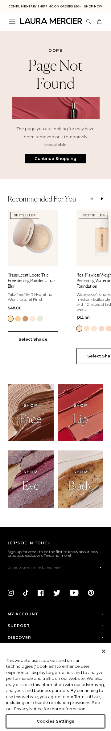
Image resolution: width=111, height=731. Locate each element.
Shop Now (93, 6)
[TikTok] (25, 593)
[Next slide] (102, 199)
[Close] (103, 651)
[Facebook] (41, 593)
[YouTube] (74, 593)
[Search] (88, 21)
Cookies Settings (55, 721)
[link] (10, 318)
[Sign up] (100, 567)
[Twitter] (56, 593)
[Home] (51, 21)
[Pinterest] (91, 593)
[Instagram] (11, 593)
